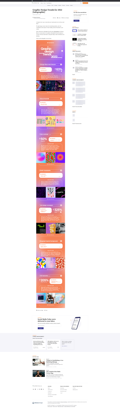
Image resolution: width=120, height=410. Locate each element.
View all (73, 74)
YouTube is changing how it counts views (82, 35)
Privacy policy (50, 406)
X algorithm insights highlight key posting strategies (82, 39)
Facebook (48, 5)
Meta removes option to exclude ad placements (83, 30)
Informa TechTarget (64, 401)
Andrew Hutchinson (37, 17)
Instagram (55, 5)
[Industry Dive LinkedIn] (33, 389)
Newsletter (49, 392)
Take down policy (60, 406)
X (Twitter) (67, 5)
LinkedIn (71, 5)
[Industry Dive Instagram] (39, 389)
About (49, 388)
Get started (64, 346)
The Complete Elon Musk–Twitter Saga (53, 372)
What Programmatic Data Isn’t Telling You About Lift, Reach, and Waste (81, 62)
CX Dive (43, 0)
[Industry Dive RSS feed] (43, 389)
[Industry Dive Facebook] (35, 389)
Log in (61, 392)
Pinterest (63, 5)
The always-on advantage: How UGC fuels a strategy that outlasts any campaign (81, 55)
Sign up (76, 20)
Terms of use (55, 406)
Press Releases (50, 396)
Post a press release (78, 106)
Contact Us (50, 391)
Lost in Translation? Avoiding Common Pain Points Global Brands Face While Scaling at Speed (81, 69)
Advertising (62, 388)
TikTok (52, 5)
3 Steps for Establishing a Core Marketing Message (54, 361)
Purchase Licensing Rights (52, 394)
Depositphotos (56, 31)
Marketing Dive (47, 0)
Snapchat (59, 5)
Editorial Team (50, 389)
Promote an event (78, 123)
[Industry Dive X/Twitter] (37, 389)
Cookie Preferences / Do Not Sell (69, 406)
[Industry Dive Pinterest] (41, 389)
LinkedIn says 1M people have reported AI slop (82, 44)
